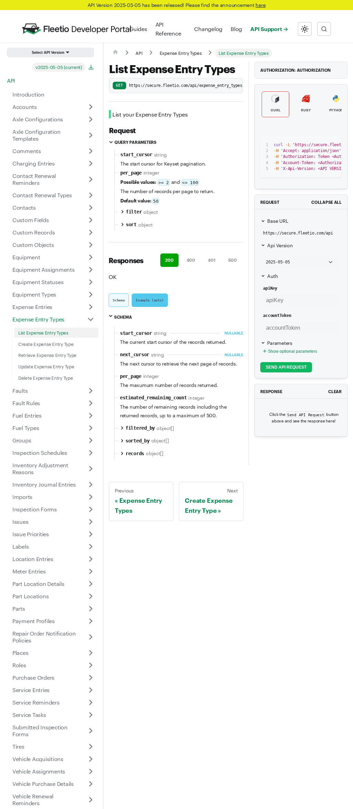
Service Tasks (29, 714)
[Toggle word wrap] (308, 145)
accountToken (277, 315)
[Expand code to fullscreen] (333, 145)
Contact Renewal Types (42, 195)
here (260, 4)
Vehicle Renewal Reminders (32, 799)
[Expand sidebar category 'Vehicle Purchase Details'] (90, 783)
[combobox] (324, 29)
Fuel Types (25, 427)
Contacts (24, 207)
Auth (272, 275)
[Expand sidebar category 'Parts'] (90, 608)
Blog (236, 28)
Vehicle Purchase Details (43, 783)
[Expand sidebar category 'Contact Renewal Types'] (90, 195)
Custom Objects (33, 244)
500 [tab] (232, 260)
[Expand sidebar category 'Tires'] (90, 746)
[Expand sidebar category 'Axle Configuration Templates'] (90, 135)
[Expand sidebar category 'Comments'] (90, 151)
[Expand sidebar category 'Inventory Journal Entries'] (90, 484)
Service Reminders (36, 702)
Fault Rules (26, 403)
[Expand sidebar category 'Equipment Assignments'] (90, 269)
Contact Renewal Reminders (34, 179)
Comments (26, 150)
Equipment (26, 257)
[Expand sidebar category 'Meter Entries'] (90, 571)
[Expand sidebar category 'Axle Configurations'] (90, 119)
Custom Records (33, 232)
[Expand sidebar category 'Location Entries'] (90, 559)
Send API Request (286, 367)
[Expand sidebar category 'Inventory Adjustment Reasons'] (90, 469)
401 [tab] (211, 260)
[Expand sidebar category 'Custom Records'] (90, 232)
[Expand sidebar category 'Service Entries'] (90, 690)
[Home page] (115, 53)
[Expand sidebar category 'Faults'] (90, 390)
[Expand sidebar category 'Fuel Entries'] (90, 415)
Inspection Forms (34, 509)
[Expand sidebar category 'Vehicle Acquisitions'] (90, 759)
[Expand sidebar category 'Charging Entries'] (90, 163)
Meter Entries (29, 571)
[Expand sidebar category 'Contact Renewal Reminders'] (90, 179)
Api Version (280, 245)
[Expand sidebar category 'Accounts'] (90, 106)
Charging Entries (33, 163)
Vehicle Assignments (38, 771)
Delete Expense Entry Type (45, 377)
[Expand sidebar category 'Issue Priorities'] (90, 534)
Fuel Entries (27, 415)
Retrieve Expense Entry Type (47, 355)
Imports (22, 496)
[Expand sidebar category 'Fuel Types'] (90, 427)
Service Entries (31, 689)
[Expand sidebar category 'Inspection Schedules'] (90, 452)
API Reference (168, 29)
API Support (266, 28)
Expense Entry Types (38, 319)
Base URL (277, 220)
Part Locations (30, 596)
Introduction (28, 94)
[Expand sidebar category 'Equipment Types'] (90, 294)
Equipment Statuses (37, 282)
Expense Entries (32, 306)
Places (20, 652)
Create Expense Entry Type (46, 344)
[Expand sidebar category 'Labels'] (90, 546)
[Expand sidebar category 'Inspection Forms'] (90, 509)
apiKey (270, 288)
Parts (18, 608)
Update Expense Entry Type (46, 366)
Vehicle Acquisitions (37, 758)
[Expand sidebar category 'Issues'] (90, 521)
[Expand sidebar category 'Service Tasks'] (90, 714)
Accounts (24, 106)
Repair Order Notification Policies (44, 637)
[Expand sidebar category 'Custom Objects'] (90, 244)
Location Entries (32, 558)
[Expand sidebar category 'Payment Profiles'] (90, 621)
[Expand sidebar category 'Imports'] (90, 496)
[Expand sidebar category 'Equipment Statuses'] (90, 282)
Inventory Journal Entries (44, 484)
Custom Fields (30, 219)
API (11, 80)
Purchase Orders (33, 677)
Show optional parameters (292, 351)
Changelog (208, 28)
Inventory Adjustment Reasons (40, 468)
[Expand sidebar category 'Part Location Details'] (90, 583)
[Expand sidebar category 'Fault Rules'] (90, 403)
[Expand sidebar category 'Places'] (90, 652)
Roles (19, 665)
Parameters (279, 342)
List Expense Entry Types (43, 332)
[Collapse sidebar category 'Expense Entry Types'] (90, 319)
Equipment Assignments (43, 269)
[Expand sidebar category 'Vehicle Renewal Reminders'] (90, 800)
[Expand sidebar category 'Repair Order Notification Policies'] (90, 637)
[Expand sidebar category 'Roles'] (90, 665)
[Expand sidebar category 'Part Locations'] (90, 596)
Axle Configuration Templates (36, 135)
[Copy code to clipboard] (320, 145)
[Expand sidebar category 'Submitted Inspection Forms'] (90, 731)
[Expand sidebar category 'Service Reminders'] (90, 702)
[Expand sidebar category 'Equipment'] (90, 257)
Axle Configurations (37, 119)
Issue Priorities (30, 534)
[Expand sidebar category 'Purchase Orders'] (90, 677)
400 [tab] (190, 260)
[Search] (324, 29)
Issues (20, 521)
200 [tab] (169, 260)
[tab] (119, 300)
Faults (20, 390)
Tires (18, 746)
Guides (138, 28)
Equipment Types (34, 294)
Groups (21, 440)
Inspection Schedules (39, 452)
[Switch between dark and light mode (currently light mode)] (304, 29)
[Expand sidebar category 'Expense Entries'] (90, 306)
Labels (20, 546)
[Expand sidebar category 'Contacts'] (90, 207)
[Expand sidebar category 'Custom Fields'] (90, 220)
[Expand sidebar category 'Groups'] (90, 440)
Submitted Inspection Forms (40, 730)
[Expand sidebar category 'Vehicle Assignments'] (90, 771)
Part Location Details (38, 583)
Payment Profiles (33, 621)
